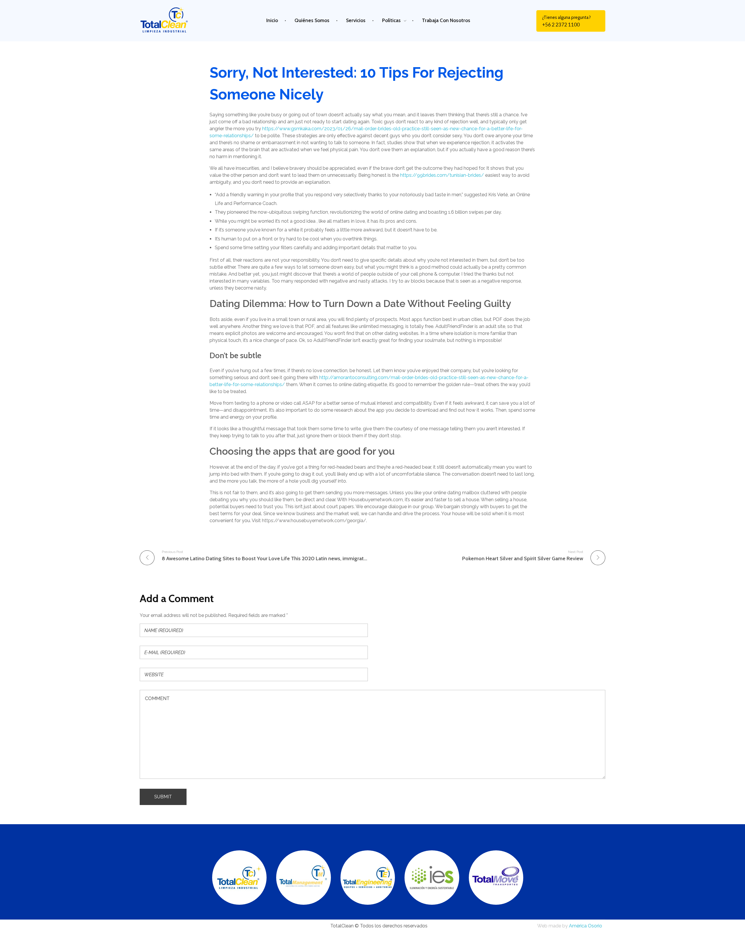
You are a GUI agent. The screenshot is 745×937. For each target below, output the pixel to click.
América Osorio (585, 926)
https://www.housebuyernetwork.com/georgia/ (314, 520)
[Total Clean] (170, 19)
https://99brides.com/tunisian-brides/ (442, 175)
